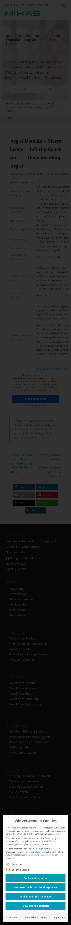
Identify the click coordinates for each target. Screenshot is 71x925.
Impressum (59, 917)
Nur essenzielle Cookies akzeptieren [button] (35, 887)
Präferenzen (12, 917)
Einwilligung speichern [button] (35, 905)
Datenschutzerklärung (36, 851)
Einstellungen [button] (35, 854)
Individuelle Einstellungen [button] (35, 896)
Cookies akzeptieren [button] (36, 878)
